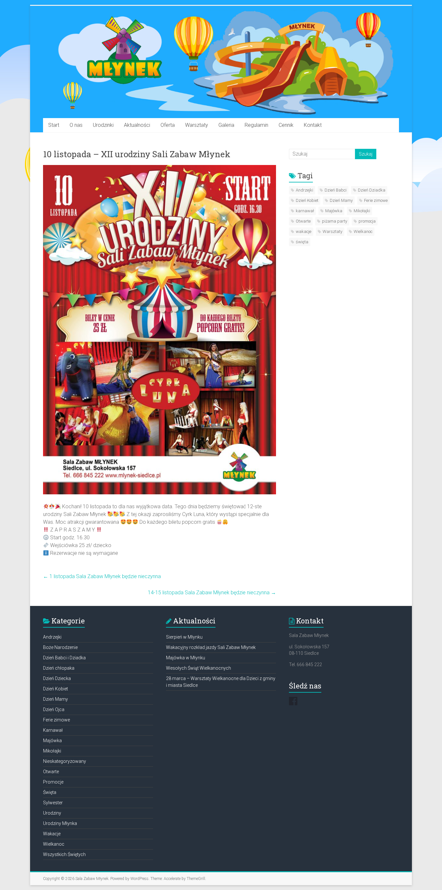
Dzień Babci (336, 190)
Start (53, 125)
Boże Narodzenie (60, 647)
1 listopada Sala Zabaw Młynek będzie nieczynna (102, 576)
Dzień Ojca (53, 709)
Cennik (286, 125)
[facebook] (293, 704)
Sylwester (53, 802)
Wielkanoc (363, 231)
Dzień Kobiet (307, 200)
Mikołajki (362, 210)
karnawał (305, 210)
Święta (49, 792)
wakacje (303, 231)
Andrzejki (304, 190)
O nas (76, 125)
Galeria (226, 125)
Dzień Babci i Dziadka (64, 657)
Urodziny (52, 813)
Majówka (333, 210)
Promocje (53, 782)
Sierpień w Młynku (184, 637)
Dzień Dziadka (371, 190)
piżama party (334, 221)
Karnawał (53, 730)
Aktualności (137, 125)
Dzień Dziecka (57, 678)
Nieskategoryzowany (64, 761)
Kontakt (313, 125)
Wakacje (52, 833)
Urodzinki (103, 125)
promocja (367, 221)
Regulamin (256, 125)
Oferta (167, 125)
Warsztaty (196, 125)
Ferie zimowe (376, 200)
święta (302, 241)
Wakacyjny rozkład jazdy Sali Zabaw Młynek (211, 647)
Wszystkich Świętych (64, 854)
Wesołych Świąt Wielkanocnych (198, 668)
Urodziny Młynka (60, 823)
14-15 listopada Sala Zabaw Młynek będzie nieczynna (212, 592)
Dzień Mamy (341, 200)
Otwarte (303, 221)
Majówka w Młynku (185, 657)
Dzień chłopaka (58, 668)
